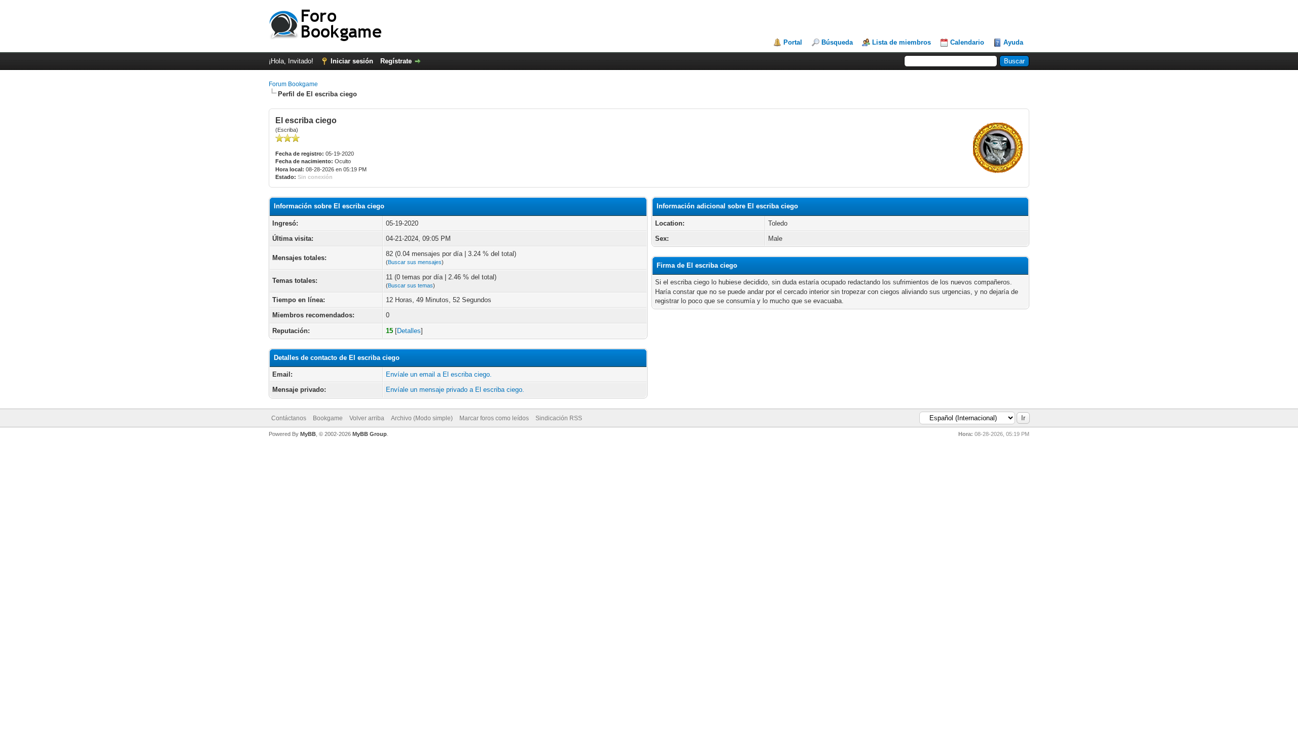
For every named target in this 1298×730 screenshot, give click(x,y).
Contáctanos (288, 418)
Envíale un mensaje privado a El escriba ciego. (455, 389)
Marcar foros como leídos (494, 418)
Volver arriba (366, 418)
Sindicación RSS (558, 418)
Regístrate (396, 61)
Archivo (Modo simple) (422, 418)
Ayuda (1013, 42)
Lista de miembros (901, 42)
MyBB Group (369, 434)
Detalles (409, 331)
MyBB (308, 434)
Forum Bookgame (293, 84)
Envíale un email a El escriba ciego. (439, 374)
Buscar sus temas (410, 285)
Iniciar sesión (352, 61)
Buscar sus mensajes (415, 262)
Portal (792, 42)
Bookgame (328, 418)
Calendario (967, 42)
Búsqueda (837, 42)
